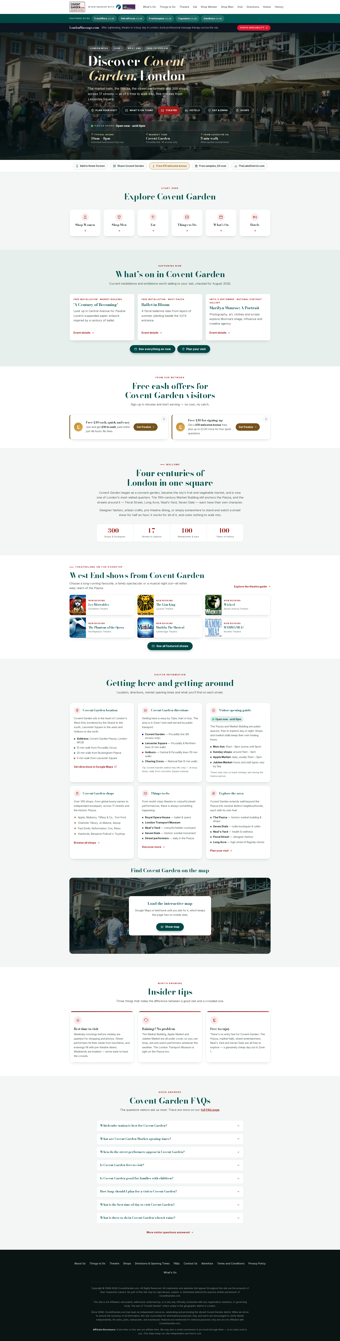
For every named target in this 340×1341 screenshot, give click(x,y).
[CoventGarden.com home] (77, 6)
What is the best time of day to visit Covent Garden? (137, 1204)
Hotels (267, 6)
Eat (195, 6)
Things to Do (167, 6)
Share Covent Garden (130, 166)
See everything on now (155, 349)
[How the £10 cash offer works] (164, 419)
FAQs (177, 1263)
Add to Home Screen (92, 166)
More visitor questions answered (168, 1232)
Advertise (207, 1263)
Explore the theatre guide (250, 586)
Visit (240, 6)
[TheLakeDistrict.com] (129, 6)
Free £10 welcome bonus (171, 166)
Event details (81, 332)
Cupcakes (187, 18)
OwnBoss (213, 18)
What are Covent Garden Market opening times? (135, 1139)
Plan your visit (106, 110)
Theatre (184, 6)
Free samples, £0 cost (212, 166)
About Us (80, 1263)
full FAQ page (210, 1110)
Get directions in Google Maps (93, 766)
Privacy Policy (257, 1263)
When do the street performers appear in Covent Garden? (142, 1152)
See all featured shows (172, 646)
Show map (172, 926)
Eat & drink (220, 110)
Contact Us (190, 1263)
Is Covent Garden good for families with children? (136, 1178)
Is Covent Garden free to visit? (122, 1165)
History (279, 6)
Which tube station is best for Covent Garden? (133, 1125)
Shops (244, 110)
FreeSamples (160, 18)
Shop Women (209, 6)
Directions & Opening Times (152, 1263)
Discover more (151, 846)
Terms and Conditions (231, 1263)
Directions (253, 6)
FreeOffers (104, 18)
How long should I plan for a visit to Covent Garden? (138, 1191)
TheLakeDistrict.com (251, 166)
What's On (149, 6)
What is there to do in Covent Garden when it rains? (137, 1217)
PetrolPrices (131, 18)
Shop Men (227, 6)
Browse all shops (85, 842)
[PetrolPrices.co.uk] (118, 6)
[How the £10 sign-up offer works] (266, 419)
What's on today (141, 110)
